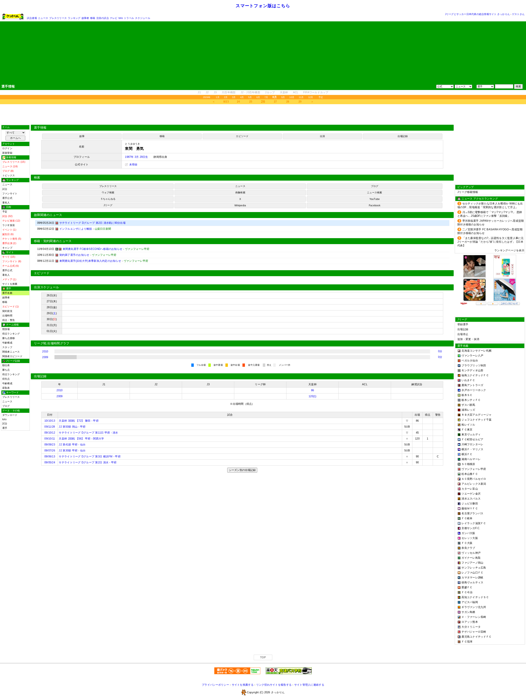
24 (238, 101)
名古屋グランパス (472, 513)
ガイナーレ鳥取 (471, 557)
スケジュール (142, 18)
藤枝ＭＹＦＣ (469, 508)
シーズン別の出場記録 (242, 470)
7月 (266, 97)
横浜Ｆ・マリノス (472, 449)
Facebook (374, 205)
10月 (291, 97)
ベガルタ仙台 (469, 360)
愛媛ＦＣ (466, 587)
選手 (4, 428)
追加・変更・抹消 (468, 339)
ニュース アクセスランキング (479, 198)
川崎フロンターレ (472, 444)
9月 (283, 97)
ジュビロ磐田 (469, 503)
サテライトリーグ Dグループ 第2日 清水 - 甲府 (88, 462)
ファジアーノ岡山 (472, 562)
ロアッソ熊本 (469, 621)
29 (300, 101)
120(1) (312, 396)
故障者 (85, 18)
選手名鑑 (7, 293)
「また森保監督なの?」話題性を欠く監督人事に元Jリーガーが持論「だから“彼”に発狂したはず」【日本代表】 (490, 242)
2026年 (206, 97)
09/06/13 (49, 456)
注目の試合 (102, 18)
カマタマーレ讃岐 (472, 577)
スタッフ (7, 347)
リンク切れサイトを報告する (274, 684)
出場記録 (403, 136)
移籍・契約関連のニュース (53, 241)
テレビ (114, 18)
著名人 (6, 202)
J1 (199, 92)
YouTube (374, 199)
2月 (225, 97)
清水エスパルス (471, 498)
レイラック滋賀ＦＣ (473, 523)
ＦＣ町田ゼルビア (472, 439)
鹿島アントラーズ (472, 385)
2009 (45, 357)
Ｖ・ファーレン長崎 (473, 616)
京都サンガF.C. (470, 528)
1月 (217, 97)
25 (250, 101)
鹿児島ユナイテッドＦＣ (476, 636)
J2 (207, 92)
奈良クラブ (468, 547)
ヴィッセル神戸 (471, 552)
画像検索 (240, 192)
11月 (301, 97)
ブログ (6, 406)
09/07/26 (49, 450)
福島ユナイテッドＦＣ (475, 375)
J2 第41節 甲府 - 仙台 (72, 444)
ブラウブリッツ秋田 (473, 365)
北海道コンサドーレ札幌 (476, 350)
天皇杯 (284, 92)
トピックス (8, 175)
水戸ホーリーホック (473, 390)
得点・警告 (8, 320)
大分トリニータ (471, 626)
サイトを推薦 (9, 284)
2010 (45, 351)
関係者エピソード (12, 356)
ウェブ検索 (108, 192)
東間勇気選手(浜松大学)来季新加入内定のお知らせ (90, 260)
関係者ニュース (11, 351)
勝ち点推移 (8, 338)
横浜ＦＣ (466, 454)
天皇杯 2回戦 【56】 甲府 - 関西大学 (81, 438)
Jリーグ (108, 205)
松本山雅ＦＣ (469, 473)
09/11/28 (49, 426)
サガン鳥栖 (468, 612)
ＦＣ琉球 (466, 641)
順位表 (6, 365)
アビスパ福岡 (469, 602)
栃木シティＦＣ (471, 399)
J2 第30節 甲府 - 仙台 (72, 450)
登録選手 (462, 324)
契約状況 (7, 311)
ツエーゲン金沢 (471, 493)
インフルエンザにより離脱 (75, 228)
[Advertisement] (263, 52)
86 (312, 390)
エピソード (242, 136)
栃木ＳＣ (466, 395)
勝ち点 (6, 369)
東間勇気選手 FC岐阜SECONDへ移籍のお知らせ (92, 248)
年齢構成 (7, 342)
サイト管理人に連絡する (309, 684)
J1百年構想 (229, 92)
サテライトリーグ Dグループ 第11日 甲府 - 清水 (88, 432)
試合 (4, 189)
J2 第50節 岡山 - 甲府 (72, 426)
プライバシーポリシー (215, 684)
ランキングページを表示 (509, 250)
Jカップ (270, 92)
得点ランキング (11, 333)
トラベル (129, 18)
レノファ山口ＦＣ (472, 572)
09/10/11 (49, 438)
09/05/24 (49, 462)
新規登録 (7, 152)
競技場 (6, 329)
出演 (322, 136)
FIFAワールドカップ (315, 92)
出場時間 (7, 315)
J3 (215, 92)
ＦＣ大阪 (466, 543)
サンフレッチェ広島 (473, 567)
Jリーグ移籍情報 (467, 192)
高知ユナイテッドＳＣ (475, 597)
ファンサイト (9, 193)
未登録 (132, 164)
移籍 (92, 18)
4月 (242, 97)
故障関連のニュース (48, 215)
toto (121, 18)
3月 (233, 97)
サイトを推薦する (243, 684)
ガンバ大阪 (468, 533)
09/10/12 (49, 432)
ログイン (7, 148)
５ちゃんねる (107, 198)
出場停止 (462, 334)
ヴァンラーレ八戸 (472, 355)
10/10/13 (49, 420)
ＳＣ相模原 (468, 464)
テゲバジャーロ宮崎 (473, 631)
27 (275, 101)
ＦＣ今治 (466, 592)
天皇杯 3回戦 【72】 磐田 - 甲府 (78, 420)
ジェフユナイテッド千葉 (476, 419)
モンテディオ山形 (472, 370)
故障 (81, 136)
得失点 (6, 378)
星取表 (6, 387)
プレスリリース (58, 18)
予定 (320, 97)
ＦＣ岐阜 (466, 518)
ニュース (43, 18)
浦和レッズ (468, 409)
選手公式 (7, 198)
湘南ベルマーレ (471, 459)
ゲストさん (518, 14)
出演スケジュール (46, 287)
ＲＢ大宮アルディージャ (476, 414)
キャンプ (7, 247)
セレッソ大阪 (469, 538)
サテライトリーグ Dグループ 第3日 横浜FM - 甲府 (89, 456)
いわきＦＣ (468, 380)
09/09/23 (49, 444)
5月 (250, 97)
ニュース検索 (374, 192)
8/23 (226, 101)
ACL (295, 92)
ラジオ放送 (8, 225)
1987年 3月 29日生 (136, 156)
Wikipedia (240, 205)
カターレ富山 (469, 488)
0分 (440, 351)
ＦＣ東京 (466, 429)
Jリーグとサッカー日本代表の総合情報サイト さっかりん (477, 14)
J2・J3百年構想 (250, 92)
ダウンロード (9, 415)
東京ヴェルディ (471, 434)
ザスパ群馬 (468, 404)
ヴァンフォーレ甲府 (473, 469)
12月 (310, 97)
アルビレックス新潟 (473, 483)
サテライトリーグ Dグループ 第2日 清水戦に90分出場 (92, 222)
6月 (258, 97)
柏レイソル (468, 424)
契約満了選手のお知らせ (74, 254)
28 (287, 101)
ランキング (74, 18)
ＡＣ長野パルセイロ (473, 478)
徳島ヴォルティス (472, 582)
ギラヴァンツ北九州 (473, 607)
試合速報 (32, 18)
